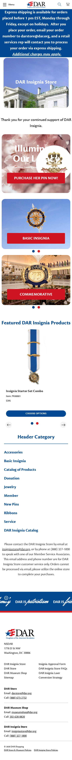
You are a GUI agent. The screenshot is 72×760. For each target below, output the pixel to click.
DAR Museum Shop (15, 673)
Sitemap (9, 677)
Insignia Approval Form (52, 664)
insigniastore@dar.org (16, 549)
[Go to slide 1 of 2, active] (33, 251)
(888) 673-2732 (18, 698)
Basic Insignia (15, 461)
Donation (11, 478)
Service (10, 521)
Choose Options (36, 413)
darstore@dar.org (21, 693)
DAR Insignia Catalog (21, 530)
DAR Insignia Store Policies (46, 750)
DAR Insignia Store (15, 664)
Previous (8, 424)
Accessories (13, 452)
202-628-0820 (17, 717)
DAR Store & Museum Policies (17, 750)
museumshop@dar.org (24, 712)
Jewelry (10, 487)
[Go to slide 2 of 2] (39, 251)
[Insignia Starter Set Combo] (36, 356)
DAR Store (10, 668)
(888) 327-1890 (18, 736)
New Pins (11, 504)
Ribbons (10, 513)
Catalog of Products (20, 469)
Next (63, 424)
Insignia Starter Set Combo (24, 391)
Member (11, 495)
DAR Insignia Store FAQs (53, 668)
